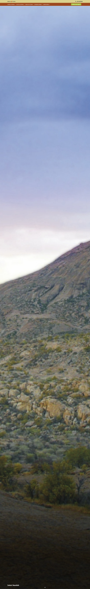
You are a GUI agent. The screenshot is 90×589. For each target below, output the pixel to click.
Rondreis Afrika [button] (38, 4)
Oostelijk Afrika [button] (20, 4)
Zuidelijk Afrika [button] (11, 4)
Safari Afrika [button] (46, 4)
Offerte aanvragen (76, 4)
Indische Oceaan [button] (29, 4)
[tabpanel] (45, 297)
